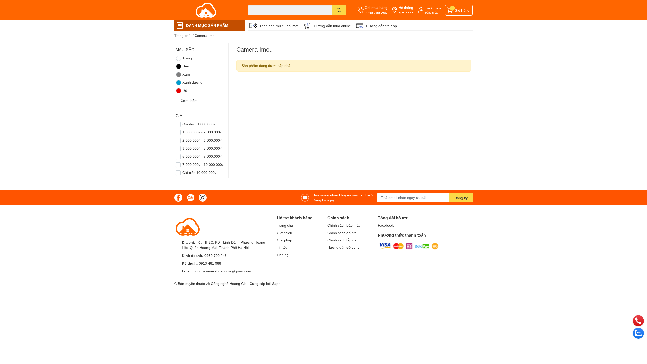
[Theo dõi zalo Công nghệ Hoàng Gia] (191, 197)
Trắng (187, 58)
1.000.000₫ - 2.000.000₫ (202, 132)
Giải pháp (284, 240)
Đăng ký (461, 198)
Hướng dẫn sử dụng (343, 247)
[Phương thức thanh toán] (409, 246)
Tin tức (282, 247)
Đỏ (184, 90)
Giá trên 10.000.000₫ (199, 172)
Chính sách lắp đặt (342, 240)
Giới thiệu (284, 233)
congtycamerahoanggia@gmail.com (222, 271)
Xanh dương (192, 82)
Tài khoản (433, 8)
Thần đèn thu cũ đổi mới (278, 26)
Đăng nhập (431, 12)
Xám (186, 74)
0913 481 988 (210, 263)
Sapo (276, 283)
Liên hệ (283, 255)
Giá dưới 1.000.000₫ (198, 124)
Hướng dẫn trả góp (381, 26)
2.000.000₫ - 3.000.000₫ (202, 140)
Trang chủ (285, 225)
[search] (339, 10)
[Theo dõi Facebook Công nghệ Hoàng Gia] (178, 197)
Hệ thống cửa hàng (406, 10)
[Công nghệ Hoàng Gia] (205, 10)
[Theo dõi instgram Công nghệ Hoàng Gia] (203, 197)
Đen (185, 66)
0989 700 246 (376, 13)
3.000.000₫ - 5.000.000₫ (202, 148)
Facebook (386, 225)
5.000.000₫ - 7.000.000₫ (202, 156)
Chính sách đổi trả (342, 233)
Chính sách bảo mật (343, 225)
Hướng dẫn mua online (332, 26)
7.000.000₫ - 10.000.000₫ (203, 164)
